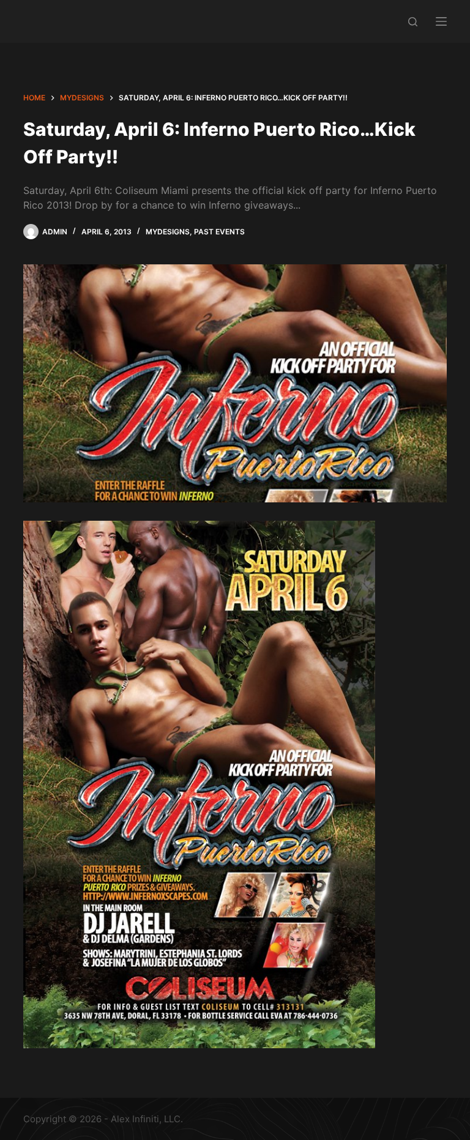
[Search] (412, 21)
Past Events (219, 231)
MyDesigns (168, 231)
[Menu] (441, 21)
